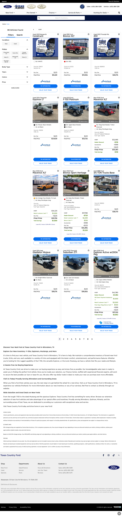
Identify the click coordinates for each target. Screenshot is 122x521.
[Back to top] (119, 513)
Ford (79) (15, 53)
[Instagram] (108, 455)
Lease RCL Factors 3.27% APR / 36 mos (106, 318)
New (6, 44)
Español (4, 1)
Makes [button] (4, 49)
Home (4, 24)
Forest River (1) (24, 53)
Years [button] (4, 72)
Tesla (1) (24, 57)
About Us (41, 464)
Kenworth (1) (15, 57)
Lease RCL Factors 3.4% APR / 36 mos (76, 234)
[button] (15, 88)
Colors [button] (4, 77)
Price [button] (4, 82)
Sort (40, 29)
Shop (3, 464)
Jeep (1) (6, 57)
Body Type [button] (6, 67)
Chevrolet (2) (6, 53)
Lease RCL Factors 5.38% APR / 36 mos (45, 224)
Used (15, 44)
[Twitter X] (119, 455)
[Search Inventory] (119, 13)
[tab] (10, 13)
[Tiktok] (114, 455)
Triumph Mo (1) (6, 61)
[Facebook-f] (103, 455)
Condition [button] (5, 40)
